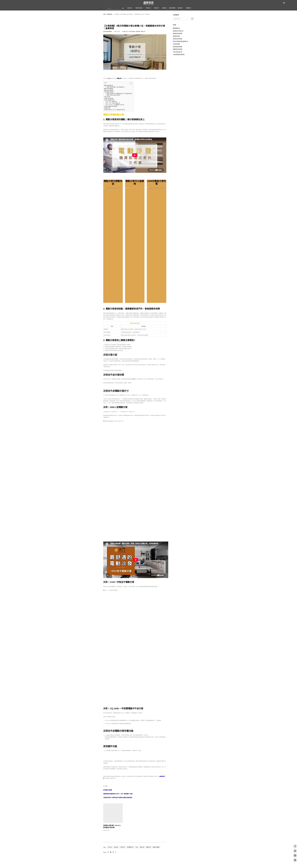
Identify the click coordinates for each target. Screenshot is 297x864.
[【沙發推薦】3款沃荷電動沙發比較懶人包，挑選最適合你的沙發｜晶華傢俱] (108, 852)
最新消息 (164, 8)
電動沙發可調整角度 (108, 88)
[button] (132, 7)
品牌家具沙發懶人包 (178, 30)
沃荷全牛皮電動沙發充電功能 (110, 106)
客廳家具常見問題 (177, 33)
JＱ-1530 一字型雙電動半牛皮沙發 (123, 708)
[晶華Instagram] (295, 855)
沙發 (109, 78)
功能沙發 (116, 847)
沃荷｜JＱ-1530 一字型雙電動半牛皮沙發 (115, 104)
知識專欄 (188, 8)
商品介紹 (129, 8)
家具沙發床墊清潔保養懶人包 (180, 41)
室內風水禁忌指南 (177, 38)
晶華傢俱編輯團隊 (107, 31)
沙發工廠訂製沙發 (177, 51)
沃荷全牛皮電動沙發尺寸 (109, 100)
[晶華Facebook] (295, 846)
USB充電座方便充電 (108, 92)
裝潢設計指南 (176, 36)
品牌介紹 (156, 8)
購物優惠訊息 (176, 28)
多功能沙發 (109, 14)
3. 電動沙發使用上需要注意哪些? (113, 95)
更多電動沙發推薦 (107, 790)
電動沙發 (143, 31)
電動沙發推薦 (156, 847)
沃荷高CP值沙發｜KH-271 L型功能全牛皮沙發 (114, 109)
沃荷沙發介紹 (107, 96)
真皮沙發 (142, 847)
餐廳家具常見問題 (177, 49)
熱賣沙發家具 (139, 8)
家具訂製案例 (172, 8)
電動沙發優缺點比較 (108, 85)
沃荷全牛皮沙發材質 (108, 98)
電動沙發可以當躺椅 (108, 90)
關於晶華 (180, 8)
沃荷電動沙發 (130, 847)
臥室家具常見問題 (177, 46)
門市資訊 (148, 8)
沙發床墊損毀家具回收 (178, 54)
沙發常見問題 (131, 31)
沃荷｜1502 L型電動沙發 (111, 101)
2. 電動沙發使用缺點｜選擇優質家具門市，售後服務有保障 (119, 93)
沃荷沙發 (122, 847)
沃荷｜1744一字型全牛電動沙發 (113, 103)
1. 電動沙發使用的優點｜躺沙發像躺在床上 (115, 87)
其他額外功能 (107, 108)
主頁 (104, 14)
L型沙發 (110, 847)
